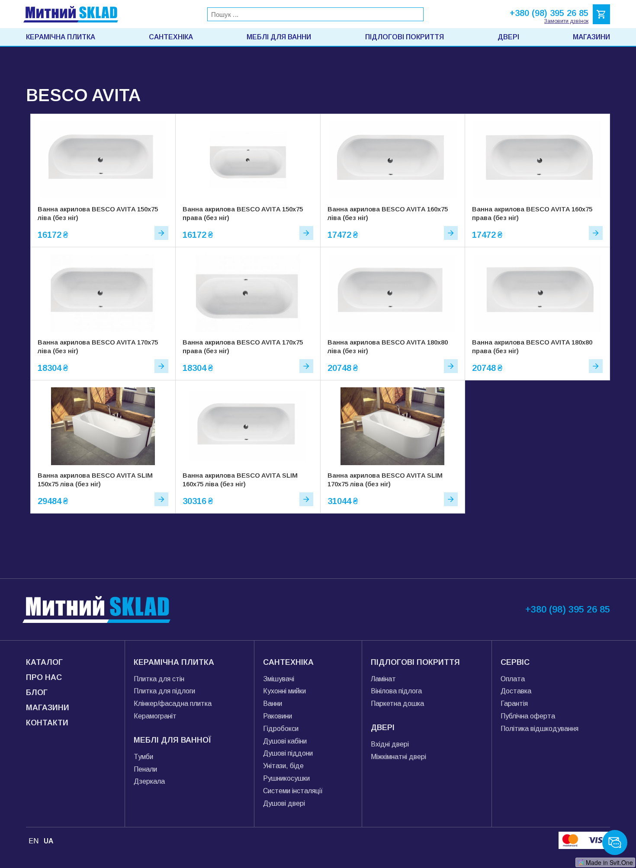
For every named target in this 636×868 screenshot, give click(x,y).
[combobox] (315, 14)
